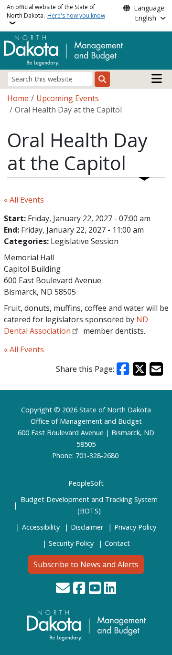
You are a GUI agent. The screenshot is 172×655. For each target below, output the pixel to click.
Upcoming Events (67, 98)
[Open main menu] (157, 78)
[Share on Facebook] (123, 369)
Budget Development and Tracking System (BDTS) (89, 505)
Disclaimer (87, 527)
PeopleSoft (86, 483)
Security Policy (71, 543)
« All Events (24, 199)
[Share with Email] (156, 369)
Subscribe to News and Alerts (86, 564)
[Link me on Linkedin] (110, 588)
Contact (117, 543)
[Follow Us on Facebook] (79, 588)
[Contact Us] (63, 588)
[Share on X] (139, 369)
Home (18, 98)
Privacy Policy (135, 527)
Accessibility (41, 527)
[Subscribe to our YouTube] (95, 588)
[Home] (63, 49)
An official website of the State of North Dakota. (56, 11)
